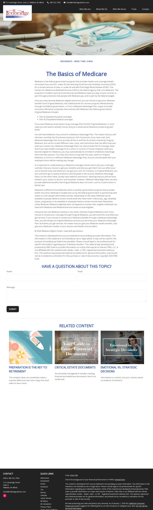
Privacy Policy (45, 507)
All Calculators (45, 504)
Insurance (44, 487)
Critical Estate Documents (75, 367)
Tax (41, 489)
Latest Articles (45, 498)
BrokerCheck (120, 479)
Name (9, 271)
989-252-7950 (55, 2)
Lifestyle (43, 495)
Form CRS (74, 475)
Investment (44, 481)
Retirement (44, 478)
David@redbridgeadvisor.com (77, 2)
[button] (85, 9)
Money (43, 492)
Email (80, 271)
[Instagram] (4, 495)
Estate (42, 484)
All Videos (44, 501)
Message (11, 287)
